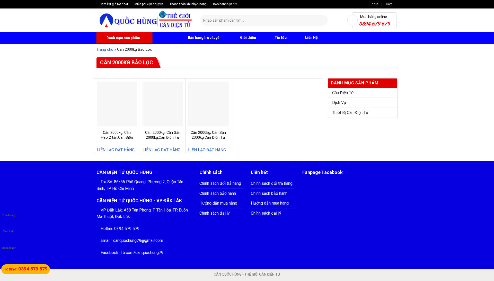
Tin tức (281, 38)
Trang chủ (104, 49)
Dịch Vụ (339, 102)
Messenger (9, 248)
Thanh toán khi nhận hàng (188, 4)
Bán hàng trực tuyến (204, 38)
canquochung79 (149, 252)
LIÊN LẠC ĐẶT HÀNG (116, 149)
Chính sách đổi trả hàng (220, 183)
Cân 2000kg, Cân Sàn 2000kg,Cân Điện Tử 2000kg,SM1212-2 (162, 137)
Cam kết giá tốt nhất (113, 4)
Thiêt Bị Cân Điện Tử (350, 112)
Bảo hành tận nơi (224, 4)
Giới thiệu (248, 38)
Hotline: (26, 269)
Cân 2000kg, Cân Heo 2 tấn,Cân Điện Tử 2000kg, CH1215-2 (117, 139)
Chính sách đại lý (214, 213)
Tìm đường (8, 215)
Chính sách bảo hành (217, 193)
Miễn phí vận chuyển (148, 4)
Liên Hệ (311, 38)
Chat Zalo (9, 231)
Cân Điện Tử (343, 92)
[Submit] (323, 20)
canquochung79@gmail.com (138, 240)
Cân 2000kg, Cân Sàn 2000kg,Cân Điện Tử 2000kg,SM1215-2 (208, 137)
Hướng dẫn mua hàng (218, 203)
